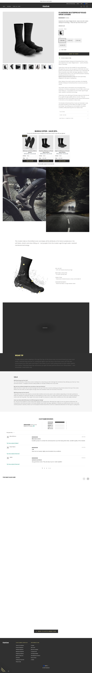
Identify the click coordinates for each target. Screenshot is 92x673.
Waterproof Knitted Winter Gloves (30, 151)
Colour (62, 29)
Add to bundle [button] (30, 161)
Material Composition (66, 118)
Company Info (34, 651)
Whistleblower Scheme (35, 655)
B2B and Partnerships (70, 3)
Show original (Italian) (13, 443)
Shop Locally (18, 661)
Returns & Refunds (19, 655)
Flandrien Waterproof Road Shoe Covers (46, 151)
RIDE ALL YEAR (16, 6)
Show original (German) (14, 453)
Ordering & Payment (20, 659)
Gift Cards (33, 647)
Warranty (18, 657)
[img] (35, 437)
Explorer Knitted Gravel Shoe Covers (67, 76)
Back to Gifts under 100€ (47, 631)
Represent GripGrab (20, 651)
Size (60, 37)
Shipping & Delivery (20, 653)
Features (62, 111)
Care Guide (63, 115)
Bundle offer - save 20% (46, 131)
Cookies (32, 659)
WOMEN (9, 6)
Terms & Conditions (20, 645)
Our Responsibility (34, 653)
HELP (81, 3)
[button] (62, 18)
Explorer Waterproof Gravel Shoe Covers (62, 151)
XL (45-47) (62, 45)
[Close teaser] (8, 671)
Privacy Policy (33, 657)
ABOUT (78, 3)
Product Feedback (19, 647)
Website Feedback (19, 649)
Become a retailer (34, 649)
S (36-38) (62, 40)
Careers (32, 645)
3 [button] (46, 468)
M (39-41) (70, 40)
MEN (4, 6)
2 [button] (44, 468)
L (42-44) (78, 40)
